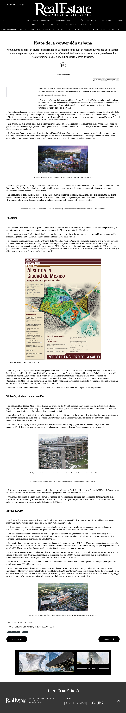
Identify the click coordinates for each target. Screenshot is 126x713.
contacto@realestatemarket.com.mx (39, 701)
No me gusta (111, 79)
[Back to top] (119, 701)
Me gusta (98, 79)
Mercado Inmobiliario (13, 632)
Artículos (24, 632)
